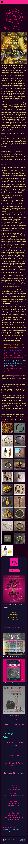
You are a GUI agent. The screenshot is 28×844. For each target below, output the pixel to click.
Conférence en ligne (14, 755)
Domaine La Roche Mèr (16, 375)
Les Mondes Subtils (14, 787)
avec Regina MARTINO (14, 822)
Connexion (23, 839)
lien (18, 286)
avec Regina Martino (14, 805)
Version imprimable (8, 839)
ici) (15, 333)
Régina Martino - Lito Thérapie (9, 623)
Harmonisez (13, 801)
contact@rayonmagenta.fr (16, 386)
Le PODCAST (14, 785)
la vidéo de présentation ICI (18, 410)
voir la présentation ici (14, 371)
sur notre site (13, 780)
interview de (9, 789)
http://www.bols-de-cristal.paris (9, 827)
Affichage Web (22, 840)
